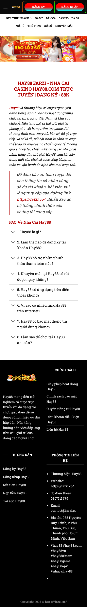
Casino (64, 18)
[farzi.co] (16, 7)
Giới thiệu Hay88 (18, 18)
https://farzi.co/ (31, 199)
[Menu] (5, 7)
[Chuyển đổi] (13, 232)
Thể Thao (34, 25)
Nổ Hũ (20, 25)
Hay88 (8, 396)
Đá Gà (75, 18)
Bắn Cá (51, 18)
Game (39, 18)
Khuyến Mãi (64, 25)
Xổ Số (48, 25)
